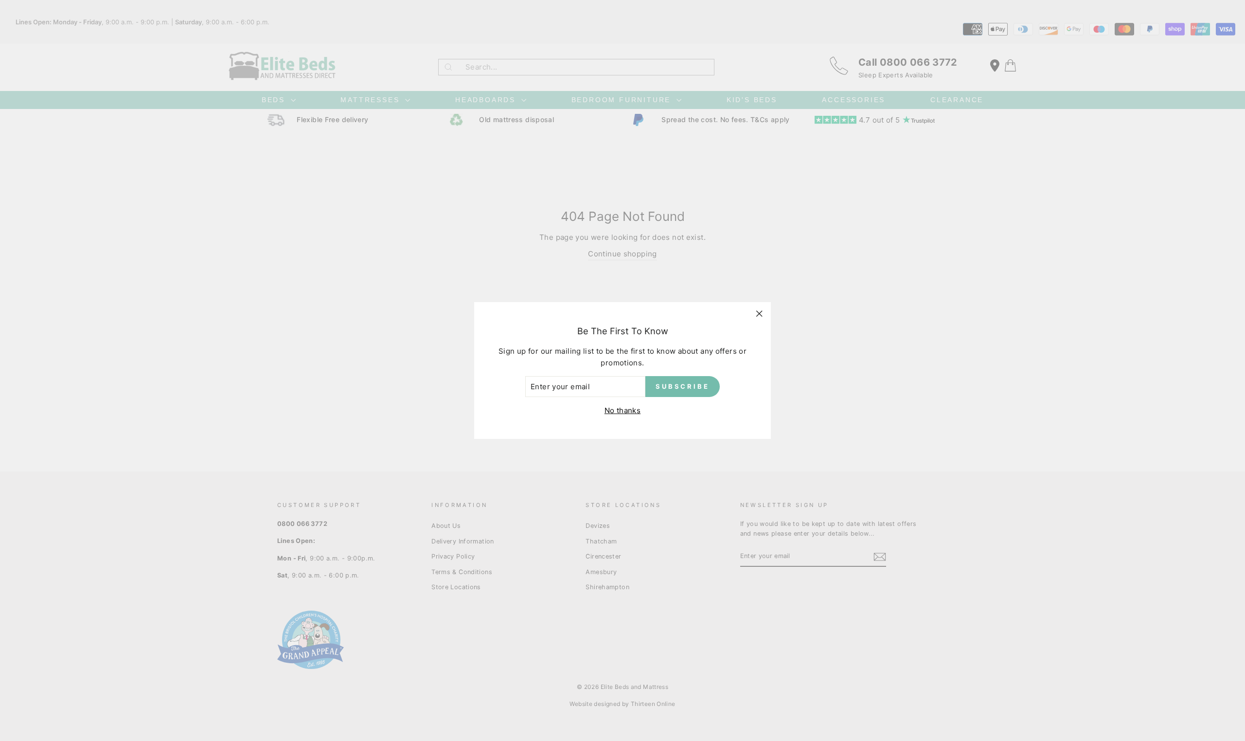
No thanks (622, 410)
